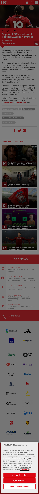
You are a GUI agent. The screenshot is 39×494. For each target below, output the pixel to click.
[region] (19, 467)
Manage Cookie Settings (19, 486)
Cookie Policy (24, 469)
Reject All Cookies (19, 480)
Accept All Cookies (19, 475)
